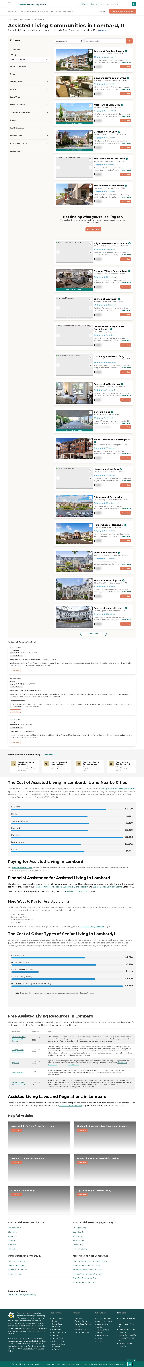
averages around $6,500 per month (118, 789)
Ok (130, 1364)
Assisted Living (24, 19)
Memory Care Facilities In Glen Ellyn (88, 1274)
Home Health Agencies (17, 1261)
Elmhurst (12, 1245)
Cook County (78, 1232)
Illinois (33, 19)
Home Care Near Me (127, 1335)
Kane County (78, 1240)
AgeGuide (15, 1063)
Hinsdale (11, 1249)
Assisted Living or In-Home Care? (28, 1160)
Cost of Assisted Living (23, 1192)
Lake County (78, 1245)
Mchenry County (80, 1249)
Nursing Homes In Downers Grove (87, 1270)
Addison (11, 1240)
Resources (56, 1329)
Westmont (12, 1236)
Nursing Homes (14, 1274)
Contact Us (101, 1341)
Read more (15, 670)
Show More (93, 634)
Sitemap (55, 1335)
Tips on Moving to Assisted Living (94, 1192)
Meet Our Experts (104, 1321)
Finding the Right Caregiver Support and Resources (103, 1128)
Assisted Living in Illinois (78, 891)
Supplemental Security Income (107, 887)
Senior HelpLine (18, 1073)
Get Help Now (93, 229)
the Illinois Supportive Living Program (70, 887)
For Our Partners (82, 1332)
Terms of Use (28, 1349)
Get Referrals (80, 1329)
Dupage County (79, 1228)
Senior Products (59, 1332)
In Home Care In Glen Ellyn (84, 1282)
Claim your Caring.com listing (22, 1294)
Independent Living (16, 1265)
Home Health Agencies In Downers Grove (90, 1261)
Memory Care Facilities (17, 1270)
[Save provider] (90, 51)
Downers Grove (14, 1228)
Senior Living (12, 19)
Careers (100, 1338)
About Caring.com (104, 1318)
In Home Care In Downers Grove (86, 1265)
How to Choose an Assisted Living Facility (98, 1160)
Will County (78, 1236)
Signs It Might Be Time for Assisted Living (32, 1128)
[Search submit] (129, 41)
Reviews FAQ (102, 1335)
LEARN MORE (126, 62)
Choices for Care (44, 887)
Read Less (49, 754)
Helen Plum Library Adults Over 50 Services (19, 1039)
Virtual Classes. (73, 1065)
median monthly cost (22, 868)
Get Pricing (126, 66)
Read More (16, 1130)
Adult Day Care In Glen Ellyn (85, 1278)
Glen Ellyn (12, 1232)
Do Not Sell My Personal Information (58, 1346)
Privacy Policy (58, 1341)
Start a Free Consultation (122, 11)
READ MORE (103, 30)
